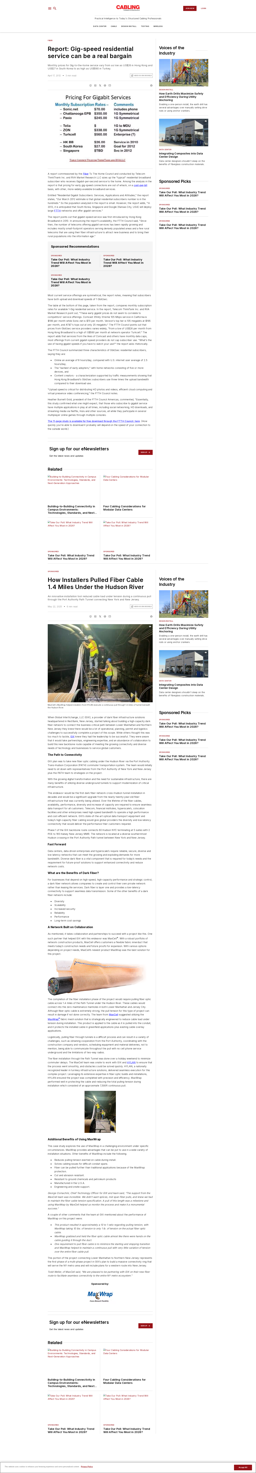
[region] (128, 1467)
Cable (114, 26)
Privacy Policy (87, 1467)
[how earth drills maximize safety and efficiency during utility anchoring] (183, 72)
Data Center (99, 26)
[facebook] (90, 85)
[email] (109, 85)
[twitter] (100, 85)
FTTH (57, 210)
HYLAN (131, 1062)
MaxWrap (54, 1019)
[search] (55, 8)
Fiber (50, 40)
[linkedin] (95, 85)
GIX (72, 736)
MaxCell (113, 1014)
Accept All (243, 1467)
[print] (151, 85)
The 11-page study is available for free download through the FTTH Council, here (94, 421)
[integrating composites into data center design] (183, 132)
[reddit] (105, 85)
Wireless (158, 26)
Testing (145, 26)
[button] (50, 8)
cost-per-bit (140, 185)
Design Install (129, 26)
